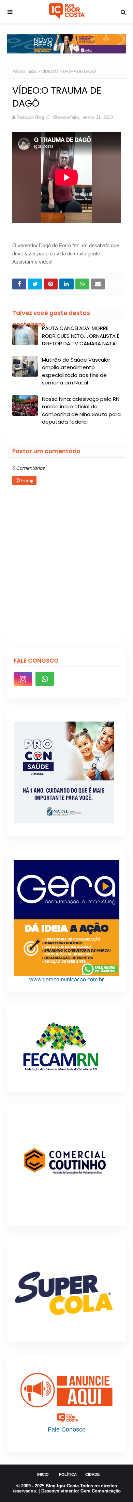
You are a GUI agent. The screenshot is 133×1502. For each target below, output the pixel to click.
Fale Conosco (67, 1429)
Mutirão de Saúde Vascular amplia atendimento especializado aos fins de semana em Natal (76, 371)
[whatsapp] (44, 679)
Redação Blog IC (33, 117)
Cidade (92, 1474)
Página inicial (25, 71)
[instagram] (23, 679)
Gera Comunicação (100, 1490)
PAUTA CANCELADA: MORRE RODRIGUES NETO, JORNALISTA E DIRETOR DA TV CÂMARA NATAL (80, 336)
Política (68, 1474)
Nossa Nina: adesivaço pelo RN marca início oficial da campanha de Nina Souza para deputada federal (81, 410)
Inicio (43, 1474)
